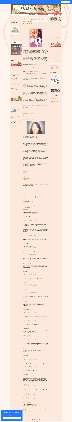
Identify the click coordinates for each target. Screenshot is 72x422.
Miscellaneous (13, 89)
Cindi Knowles (25, 362)
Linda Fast (25, 388)
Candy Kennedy (25, 335)
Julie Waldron (25, 288)
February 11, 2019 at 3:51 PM (29, 359)
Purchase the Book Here (27, 115)
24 (28, 368)
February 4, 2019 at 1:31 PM (29, 235)
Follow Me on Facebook (54, 67)
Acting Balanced (54, 97)
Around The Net (13, 73)
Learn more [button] (11, 415)
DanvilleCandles (54, 98)
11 (31, 282)
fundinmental (28, 351)
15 (30, 309)
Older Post (46, 409)
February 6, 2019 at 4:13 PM (29, 292)
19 (31, 335)
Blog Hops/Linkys (13, 74)
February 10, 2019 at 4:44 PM (29, 320)
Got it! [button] (12, 418)
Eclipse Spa (13, 82)
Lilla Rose (12, 88)
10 (31, 277)
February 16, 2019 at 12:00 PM (30, 394)
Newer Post (25, 409)
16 (29, 315)
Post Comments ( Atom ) (32, 411)
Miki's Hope (30, 5)
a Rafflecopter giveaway (27, 187)
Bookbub (24, 172)
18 (29, 328)
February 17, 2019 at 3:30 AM (29, 400)
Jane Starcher (25, 309)
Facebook (24, 174)
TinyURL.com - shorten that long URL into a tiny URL (56, 103)
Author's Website (26, 171)
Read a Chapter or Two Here (28, 113)
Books (12, 75)
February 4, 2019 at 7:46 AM (29, 213)
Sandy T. (24, 243)
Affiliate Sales (13, 71)
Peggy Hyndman (26, 209)
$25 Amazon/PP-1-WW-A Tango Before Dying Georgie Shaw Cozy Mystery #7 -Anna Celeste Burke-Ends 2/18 (35, 19)
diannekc (24, 355)
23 (30, 362)
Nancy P (24, 368)
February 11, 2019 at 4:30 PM (29, 366)
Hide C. (24, 397)
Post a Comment (26, 408)
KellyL (24, 301)
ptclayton (24, 374)
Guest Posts (13, 87)
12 (30, 288)
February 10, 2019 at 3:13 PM (29, 312)
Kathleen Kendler (26, 277)
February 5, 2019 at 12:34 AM (29, 274)
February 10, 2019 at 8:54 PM (29, 339)
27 (28, 397)
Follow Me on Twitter (53, 68)
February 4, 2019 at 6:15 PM (29, 254)
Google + (24, 176)
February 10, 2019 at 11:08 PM (30, 346)
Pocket (39, 421)
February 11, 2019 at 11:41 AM (30, 352)
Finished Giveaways (14, 84)
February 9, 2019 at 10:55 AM (29, 299)
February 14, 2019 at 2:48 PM (29, 371)
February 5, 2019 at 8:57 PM (29, 285)
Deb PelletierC (25, 263)
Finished (12, 83)
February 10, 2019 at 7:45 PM (29, 332)
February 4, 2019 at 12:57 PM (29, 220)
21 (30, 348)
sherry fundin (25, 348)
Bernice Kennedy (26, 250)
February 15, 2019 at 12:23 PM (30, 385)
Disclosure (12, 79)
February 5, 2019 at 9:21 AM (29, 280)
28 (30, 402)
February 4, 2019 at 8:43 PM (29, 261)
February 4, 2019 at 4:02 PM (29, 247)
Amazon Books (52, 33)
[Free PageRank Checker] (13, 111)
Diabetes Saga (13, 78)
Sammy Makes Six (54, 101)
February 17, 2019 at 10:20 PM (30, 405)
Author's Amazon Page (26, 178)
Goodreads (25, 179)
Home (36, 409)
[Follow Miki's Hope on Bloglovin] (55, 64)
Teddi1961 (25, 315)
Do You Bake (13, 80)
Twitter (24, 173)
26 (29, 388)
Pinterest (24, 177)
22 (28, 355)
